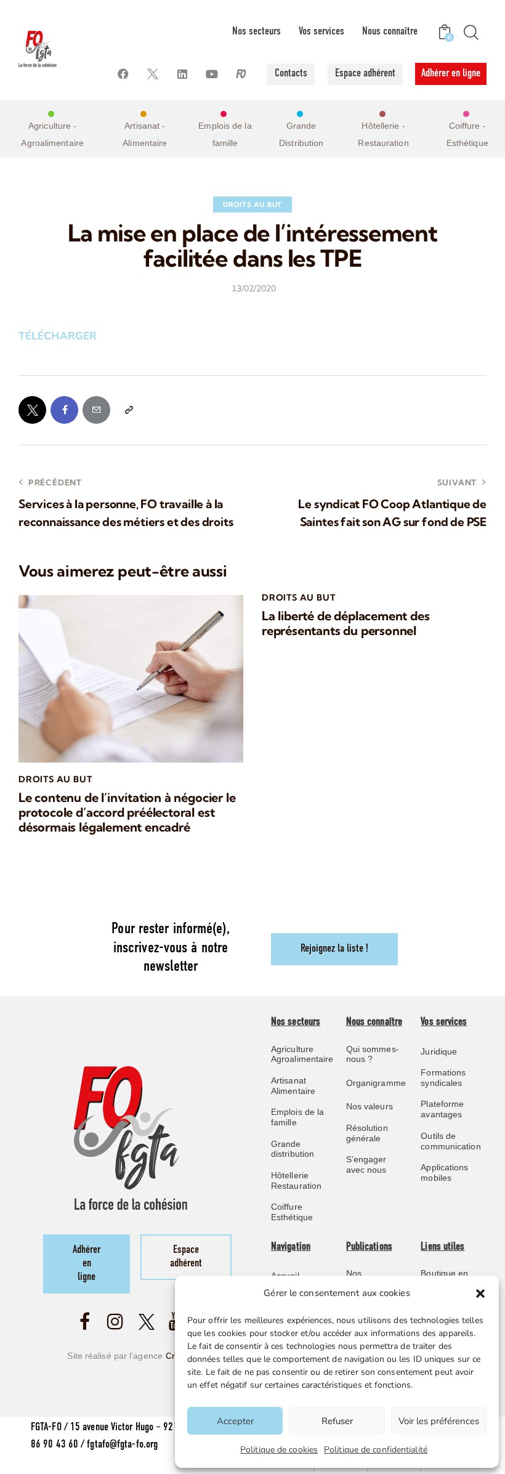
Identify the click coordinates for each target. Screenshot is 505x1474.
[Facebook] (123, 74)
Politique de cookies (279, 1450)
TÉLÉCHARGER (57, 336)
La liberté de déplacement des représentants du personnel (346, 623)
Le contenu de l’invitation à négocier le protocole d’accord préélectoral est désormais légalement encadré (126, 812)
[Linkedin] (182, 74)
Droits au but (252, 204)
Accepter (235, 1421)
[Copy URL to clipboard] (128, 410)
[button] (480, 1293)
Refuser (337, 1421)
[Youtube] (212, 74)
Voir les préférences (438, 1421)
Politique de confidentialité (375, 1450)
